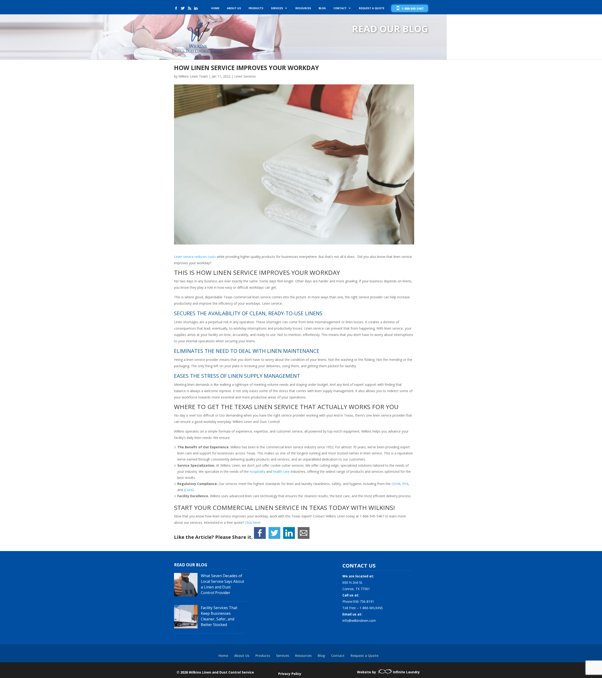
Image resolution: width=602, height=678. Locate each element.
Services (277, 8)
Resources (303, 8)
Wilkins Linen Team (193, 76)
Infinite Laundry (406, 672)
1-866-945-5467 (412, 8)
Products (256, 8)
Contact (340, 8)
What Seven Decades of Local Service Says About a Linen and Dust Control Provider (222, 584)
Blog (322, 8)
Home (215, 8)
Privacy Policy (289, 673)
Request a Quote (371, 8)
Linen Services (245, 76)
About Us (234, 8)
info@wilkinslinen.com (359, 620)
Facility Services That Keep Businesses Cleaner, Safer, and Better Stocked (219, 616)
